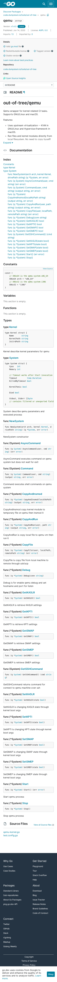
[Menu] (28, 85)
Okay (51, 974)
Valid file (14, 46)
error (44, 430)
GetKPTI (27, 611)
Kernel (13, 327)
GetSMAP (28, 630)
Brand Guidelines (40, 908)
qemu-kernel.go (11, 832)
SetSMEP (27, 761)
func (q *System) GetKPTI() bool (25, 224)
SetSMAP (28, 739)
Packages (9, 885)
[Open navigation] (51, 4)
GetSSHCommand (32, 668)
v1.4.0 (10, 26)
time (29, 378)
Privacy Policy (29, 965)
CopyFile (27, 544)
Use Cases (8, 866)
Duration (37, 378)
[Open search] (44, 4)
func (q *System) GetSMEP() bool (25, 230)
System (13, 357)
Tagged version (43, 51)
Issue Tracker (39, 899)
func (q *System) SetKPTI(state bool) (27, 244)
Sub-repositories (10, 895)
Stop (25, 803)
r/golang (7, 937)
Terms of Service (29, 961)
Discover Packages (12, 11)
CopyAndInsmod (32, 493)
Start (25, 784)
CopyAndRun (30, 519)
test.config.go (10, 835)
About (36, 885)
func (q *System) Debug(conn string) (27, 217)
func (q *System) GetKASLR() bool (26, 220)
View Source (48, 269)
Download (37, 891)
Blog (35, 895)
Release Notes (39, 904)
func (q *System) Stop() (20, 257)
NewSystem (16, 421)
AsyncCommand (31, 443)
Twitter (6, 924)
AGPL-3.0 (43, 30)
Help (35, 879)
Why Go (8, 861)
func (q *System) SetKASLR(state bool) (28, 240)
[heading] (11, 4)
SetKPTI (27, 716)
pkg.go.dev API (10, 904)
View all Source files (42, 825)
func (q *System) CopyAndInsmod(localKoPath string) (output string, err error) (27, 197)
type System (9, 170)
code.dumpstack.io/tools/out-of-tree (19, 15)
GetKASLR (28, 592)
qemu (43, 15)
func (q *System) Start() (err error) (26, 254)
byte (30, 398)
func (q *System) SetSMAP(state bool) (28, 247)
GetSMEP (28, 649)
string (24, 336)
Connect (8, 918)
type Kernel (9, 167)
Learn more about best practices (18, 60)
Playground (38, 866)
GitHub (6, 928)
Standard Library (11, 891)
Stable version (13, 55)
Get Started (39, 861)
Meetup (6, 942)
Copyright (28, 957)
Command (27, 468)
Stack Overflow (40, 875)
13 (8, 34)
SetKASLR (28, 694)
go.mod (14, 46)
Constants (8, 164)
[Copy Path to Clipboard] (48, 15)
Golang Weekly (10, 946)
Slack (5, 933)
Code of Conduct (40, 913)
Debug (26, 569)
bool (29, 381)
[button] (4, 46)
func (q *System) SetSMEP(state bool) (28, 250)
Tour (35, 871)
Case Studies (9, 871)
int (18, 366)
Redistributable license (16, 51)
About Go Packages (12, 899)
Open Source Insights (16, 78)
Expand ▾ (8, 142)
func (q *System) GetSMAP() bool (25, 227)
